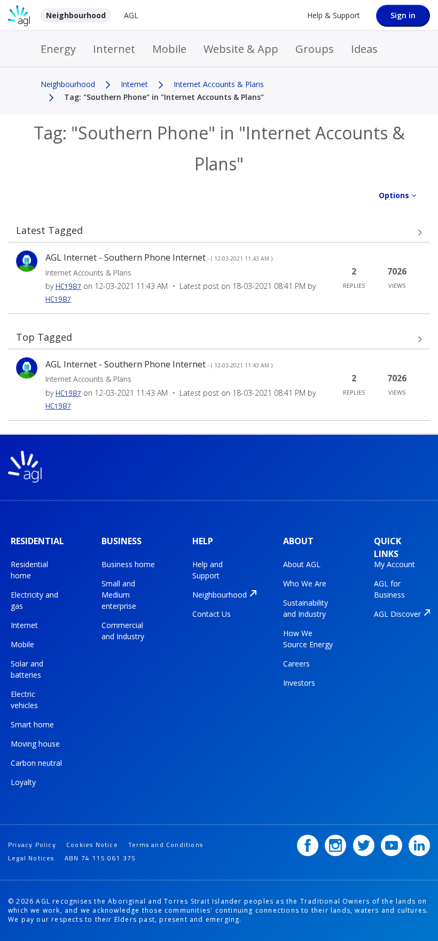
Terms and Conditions (165, 845)
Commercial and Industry (122, 630)
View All (219, 232)
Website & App (241, 49)
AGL (131, 15)
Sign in (403, 15)
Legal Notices (31, 858)
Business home (128, 564)
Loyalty (23, 782)
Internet (114, 49)
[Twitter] (363, 845)
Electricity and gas (34, 600)
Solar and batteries (27, 669)
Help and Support (207, 570)
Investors (299, 683)
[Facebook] (307, 845)
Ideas (364, 49)
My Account (394, 564)
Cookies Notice (92, 845)
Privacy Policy (32, 845)
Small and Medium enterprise (118, 594)
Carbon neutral (36, 763)
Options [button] (394, 195)
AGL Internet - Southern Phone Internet (158, 257)
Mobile (169, 49)
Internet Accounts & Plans (219, 84)
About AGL (301, 564)
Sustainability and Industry (305, 608)
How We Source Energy (308, 638)
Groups (314, 49)
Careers (296, 663)
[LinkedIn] (419, 845)
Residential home (29, 570)
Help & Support (333, 15)
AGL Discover (397, 614)
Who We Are (304, 583)
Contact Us (211, 614)
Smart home (32, 724)
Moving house (35, 744)
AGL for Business (389, 589)
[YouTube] (391, 845)
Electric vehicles (24, 699)
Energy (58, 49)
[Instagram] (335, 845)
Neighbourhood (76, 15)
